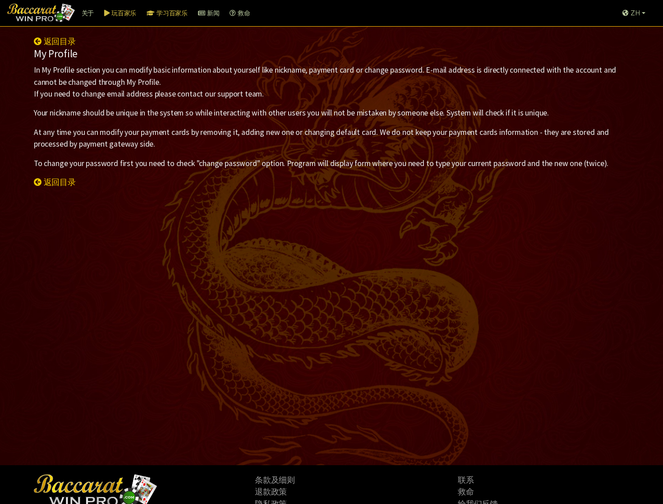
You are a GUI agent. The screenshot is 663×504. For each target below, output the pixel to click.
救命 (243, 13)
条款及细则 (275, 480)
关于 (88, 13)
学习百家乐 (171, 13)
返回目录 (59, 41)
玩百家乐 (123, 13)
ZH (634, 13)
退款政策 (271, 492)
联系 (466, 480)
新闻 (212, 13)
